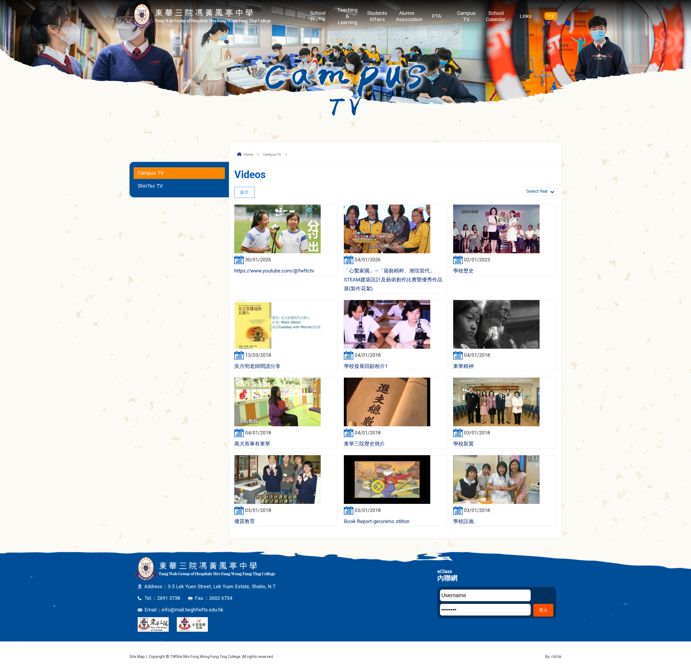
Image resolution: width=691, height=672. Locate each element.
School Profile (318, 16)
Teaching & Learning (347, 16)
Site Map (137, 656)
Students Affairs (377, 16)
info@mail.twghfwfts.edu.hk (192, 610)
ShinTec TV (150, 186)
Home (248, 154)
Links (525, 16)
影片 (244, 192)
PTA (436, 16)
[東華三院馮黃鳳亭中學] (200, 16)
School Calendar (496, 16)
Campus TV (466, 16)
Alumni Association (409, 16)
